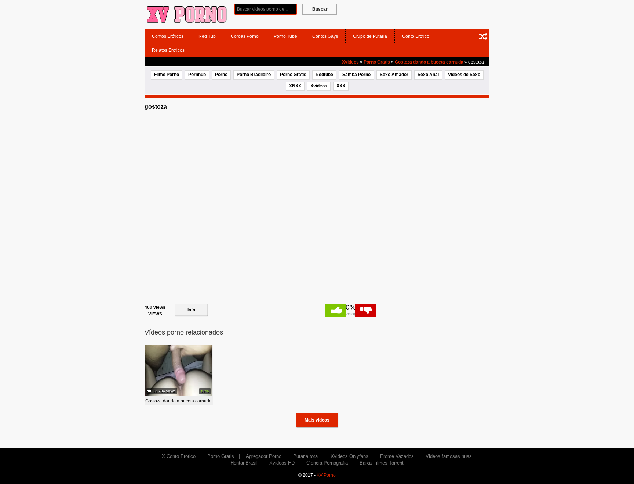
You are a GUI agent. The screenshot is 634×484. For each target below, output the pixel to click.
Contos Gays (325, 36)
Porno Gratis (377, 62)
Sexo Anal (428, 74)
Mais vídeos (317, 420)
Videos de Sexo (464, 74)
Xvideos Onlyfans (349, 456)
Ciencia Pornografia (327, 463)
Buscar (320, 9)
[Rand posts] (483, 36)
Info (191, 310)
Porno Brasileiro (254, 74)
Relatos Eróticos (168, 50)
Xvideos (350, 62)
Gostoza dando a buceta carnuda (429, 62)
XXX (340, 86)
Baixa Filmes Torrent (382, 463)
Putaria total (306, 456)
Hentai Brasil (244, 463)
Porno (221, 74)
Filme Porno (166, 74)
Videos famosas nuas (449, 456)
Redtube (324, 74)
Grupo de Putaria (370, 36)
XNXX (295, 86)
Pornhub (197, 74)
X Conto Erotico (179, 456)
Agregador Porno (263, 456)
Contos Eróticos (167, 36)
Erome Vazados (397, 456)
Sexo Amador (394, 74)
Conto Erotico (415, 36)
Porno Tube (285, 36)
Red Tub (207, 36)
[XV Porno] (187, 14)
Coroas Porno (245, 36)
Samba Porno (356, 74)
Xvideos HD (282, 463)
